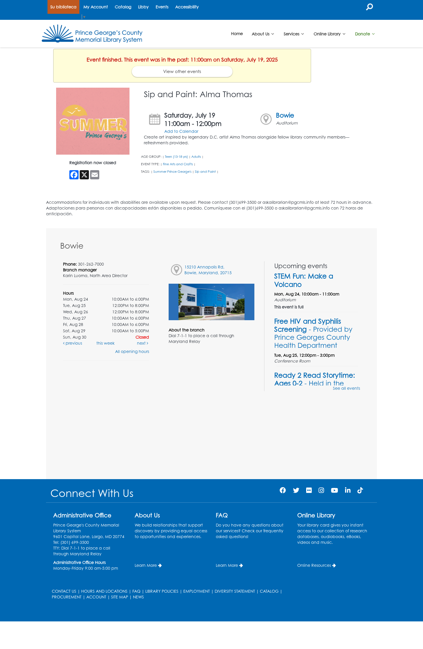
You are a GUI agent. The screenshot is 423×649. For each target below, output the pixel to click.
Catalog (123, 6)
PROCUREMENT (66, 596)
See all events (346, 388)
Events (162, 6)
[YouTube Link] (334, 490)
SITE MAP (119, 596)
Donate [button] (363, 33)
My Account (95, 6)
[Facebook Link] (283, 490)
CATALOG (269, 591)
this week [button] (105, 343)
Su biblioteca (63, 6)
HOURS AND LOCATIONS (104, 591)
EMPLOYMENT (196, 591)
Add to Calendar (181, 131)
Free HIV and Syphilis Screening (313, 333)
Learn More (146, 565)
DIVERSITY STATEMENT (235, 591)
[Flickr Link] (309, 490)
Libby (143, 6)
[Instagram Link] (321, 490)
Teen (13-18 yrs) (176, 157)
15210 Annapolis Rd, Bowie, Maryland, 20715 (208, 269)
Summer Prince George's (172, 172)
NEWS (138, 596)
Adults (196, 157)
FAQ (136, 591)
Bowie (285, 115)
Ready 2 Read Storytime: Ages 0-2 (314, 383)
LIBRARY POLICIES (161, 591)
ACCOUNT (96, 596)
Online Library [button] (328, 33)
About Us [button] (261, 33)
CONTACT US (64, 591)
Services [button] (292, 33)
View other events (182, 71)
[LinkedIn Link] (347, 490)
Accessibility (187, 6)
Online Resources (314, 565)
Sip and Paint (205, 172)
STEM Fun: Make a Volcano (303, 280)
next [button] (142, 343)
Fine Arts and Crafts (178, 164)
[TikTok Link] (360, 490)
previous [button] (73, 343)
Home (237, 33)
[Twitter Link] (296, 490)
